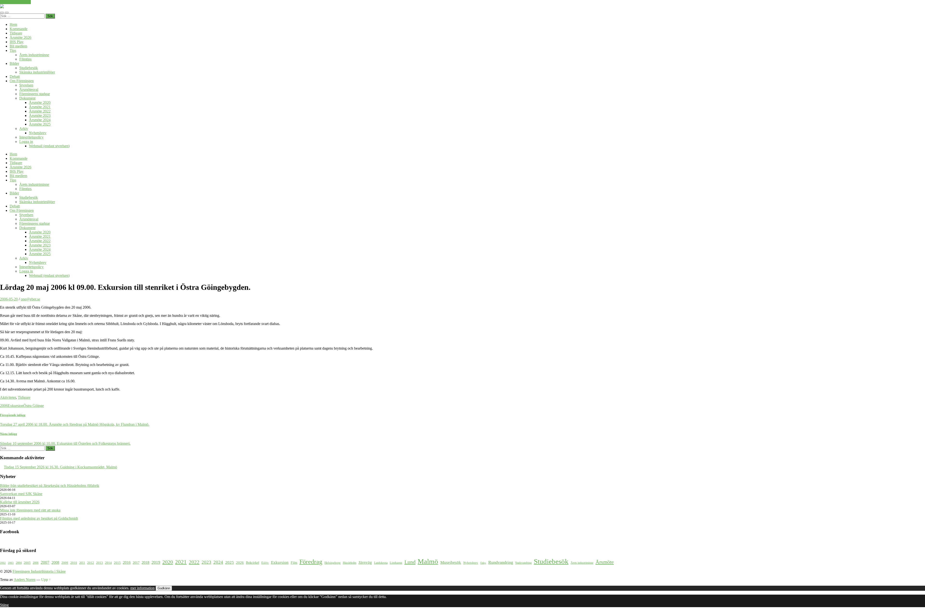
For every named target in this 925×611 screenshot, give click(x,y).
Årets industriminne (34, 55)
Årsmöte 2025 (40, 124)
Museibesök (450, 562)
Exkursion (15, 406)
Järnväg (365, 562)
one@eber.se (30, 299)
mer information (142, 588)
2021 (181, 562)
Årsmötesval (28, 89)
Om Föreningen (22, 81)
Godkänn (164, 588)
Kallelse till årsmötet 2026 (20, 502)
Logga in (26, 141)
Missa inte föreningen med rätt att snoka (30, 510)
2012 (90, 563)
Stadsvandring (523, 563)
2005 (27, 563)
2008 (55, 562)
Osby (483, 563)
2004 (19, 563)
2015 (117, 563)
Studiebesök (28, 68)
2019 (156, 562)
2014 (108, 563)
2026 (240, 563)
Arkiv (23, 128)
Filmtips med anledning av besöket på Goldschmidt (39, 518)
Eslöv (265, 563)
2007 (45, 562)
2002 (3, 563)
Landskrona (381, 563)
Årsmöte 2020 (40, 102)
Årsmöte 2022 (40, 111)
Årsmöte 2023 (40, 115)
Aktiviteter (8, 397)
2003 (11, 563)
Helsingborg (332, 563)
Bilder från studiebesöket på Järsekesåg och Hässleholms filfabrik (49, 486)
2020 (167, 562)
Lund (410, 562)
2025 (229, 562)
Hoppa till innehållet (15, 2)
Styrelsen (26, 85)
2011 (82, 563)
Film (294, 563)
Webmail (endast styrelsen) (49, 146)
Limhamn (396, 563)
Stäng (4, 605)
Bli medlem (18, 46)
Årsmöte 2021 (40, 107)
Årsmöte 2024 (40, 120)
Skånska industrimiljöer (37, 72)
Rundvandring (500, 562)
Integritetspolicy (31, 137)
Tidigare (16, 33)
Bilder (14, 63)
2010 (73, 563)
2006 (4, 406)
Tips (13, 50)
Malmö (428, 561)
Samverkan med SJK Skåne (21, 494)
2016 (127, 562)
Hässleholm (349, 563)
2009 (64, 563)
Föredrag (310, 561)
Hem (13, 24)
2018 (145, 562)
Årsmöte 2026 (20, 37)
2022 (194, 562)
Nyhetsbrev (37, 133)
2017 (136, 563)
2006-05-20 (9, 299)
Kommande (18, 29)
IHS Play (17, 42)
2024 (218, 562)
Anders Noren (24, 580)
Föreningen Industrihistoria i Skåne (39, 571)
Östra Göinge (33, 406)
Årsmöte (604, 562)
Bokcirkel (252, 563)
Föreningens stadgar (34, 94)
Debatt (15, 76)
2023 (206, 562)
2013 (99, 563)
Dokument (27, 98)
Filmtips (25, 59)
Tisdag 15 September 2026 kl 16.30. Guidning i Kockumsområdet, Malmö (60, 467)
